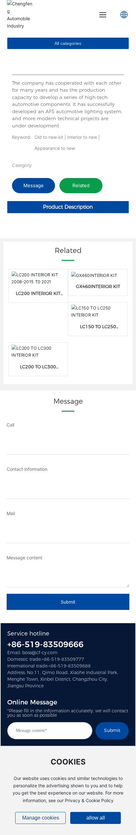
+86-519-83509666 (45, 644)
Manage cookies (40, 817)
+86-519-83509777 (63, 659)
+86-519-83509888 (69, 666)
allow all (95, 817)
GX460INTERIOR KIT (98, 286)
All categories (67, 43)
